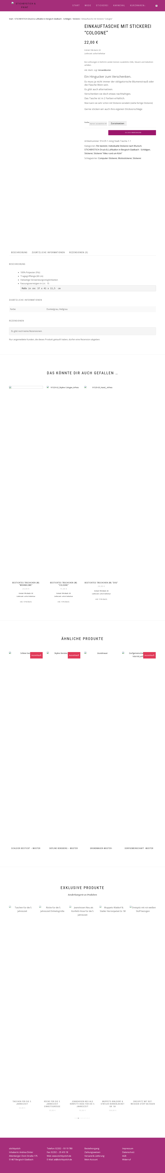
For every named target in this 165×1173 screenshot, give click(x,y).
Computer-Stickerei (107, 158)
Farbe (86, 122)
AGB (124, 1156)
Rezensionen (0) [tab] (78, 252)
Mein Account (91, 1159)
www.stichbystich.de (61, 1156)
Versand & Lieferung (94, 1156)
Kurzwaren (137, 5)
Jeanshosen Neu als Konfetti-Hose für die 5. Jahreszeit (82, 1103)
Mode (88, 5)
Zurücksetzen (117, 123)
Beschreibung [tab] (19, 252)
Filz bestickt (101, 145)
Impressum (127, 1148)
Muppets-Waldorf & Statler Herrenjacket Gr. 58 (113, 1103)
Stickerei (102, 5)
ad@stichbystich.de (63, 1159)
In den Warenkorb (133, 132)
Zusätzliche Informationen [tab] (48, 252)
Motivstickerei (125, 158)
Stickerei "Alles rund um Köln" (108, 153)
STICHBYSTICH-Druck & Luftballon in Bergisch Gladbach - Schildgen (43, 19)
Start (76, 5)
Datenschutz (128, 1152)
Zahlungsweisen (92, 1152)
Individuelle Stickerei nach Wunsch (125, 145)
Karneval (119, 5)
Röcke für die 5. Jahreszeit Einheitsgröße (52, 1103)
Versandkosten (104, 70)
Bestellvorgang (91, 1148)
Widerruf (126, 1159)
